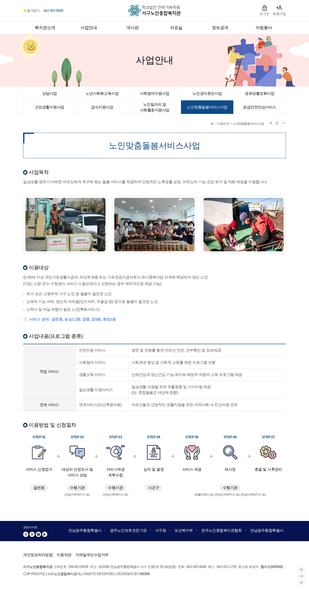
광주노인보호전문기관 (128, 530)
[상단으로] (301, 570)
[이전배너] (25, 534)
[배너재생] (44, 534)
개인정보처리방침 (38, 555)
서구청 (160, 530)
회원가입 (279, 14)
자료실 (176, 27)
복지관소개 (45, 27)
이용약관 (64, 555)
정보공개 (220, 27)
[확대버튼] (270, 123)
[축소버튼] (283, 123)
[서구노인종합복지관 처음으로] (154, 7)
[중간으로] (301, 576)
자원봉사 (264, 27)
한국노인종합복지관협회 (221, 530)
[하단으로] (301, 582)
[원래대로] (277, 123)
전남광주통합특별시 (85, 530)
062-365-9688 (53, 10)
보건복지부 (183, 530)
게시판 (132, 27)
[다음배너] (32, 534)
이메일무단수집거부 (92, 555)
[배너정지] (38, 534)
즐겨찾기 (33, 10)
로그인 (264, 14)
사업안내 (89, 27)
